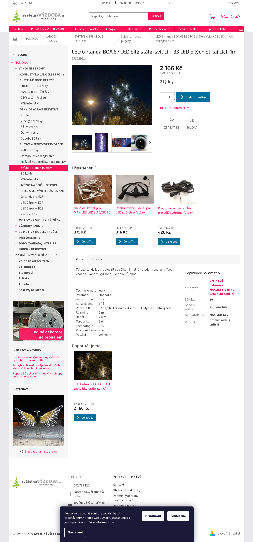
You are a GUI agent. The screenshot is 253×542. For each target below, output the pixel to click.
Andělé (24, 284)
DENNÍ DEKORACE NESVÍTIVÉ (39, 109)
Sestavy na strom (31, 290)
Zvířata (24, 278)
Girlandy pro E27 (32, 197)
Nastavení (75, 532)
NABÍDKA (21, 63)
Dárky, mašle (29, 132)
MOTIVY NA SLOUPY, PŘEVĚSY (39, 220)
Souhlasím (178, 516)
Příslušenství (30, 103)
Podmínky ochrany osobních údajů (125, 498)
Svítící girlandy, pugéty (36, 168)
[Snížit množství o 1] (174, 99)
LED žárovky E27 (32, 203)
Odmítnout (153, 516)
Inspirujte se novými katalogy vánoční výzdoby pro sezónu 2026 (36, 358)
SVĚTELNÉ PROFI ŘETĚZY (37, 80)
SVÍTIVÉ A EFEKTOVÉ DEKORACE (41, 144)
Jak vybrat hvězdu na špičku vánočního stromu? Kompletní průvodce (37, 367)
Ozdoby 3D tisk (31, 138)
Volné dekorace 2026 (34, 261)
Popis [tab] (80, 259)
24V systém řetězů (33, 97)
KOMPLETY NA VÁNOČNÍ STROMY (42, 74)
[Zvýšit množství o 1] (174, 94)
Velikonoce (27, 267)
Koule (25, 115)
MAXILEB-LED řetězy (35, 92)
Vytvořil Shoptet (229, 533)
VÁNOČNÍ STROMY (32, 68)
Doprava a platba (124, 506)
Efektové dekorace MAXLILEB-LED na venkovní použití (222, 287)
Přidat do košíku (196, 97)
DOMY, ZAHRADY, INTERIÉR (37, 243)
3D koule (27, 173)
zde (111, 522)
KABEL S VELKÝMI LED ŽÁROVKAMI (42, 191)
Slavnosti (26, 272)
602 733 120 (81, 485)
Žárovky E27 (29, 214)
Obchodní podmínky (131, 3)
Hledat (156, 16)
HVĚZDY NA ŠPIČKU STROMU (39, 185)
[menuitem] (18, 29)
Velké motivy (29, 150)
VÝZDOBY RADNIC (31, 226)
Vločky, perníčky (31, 121)
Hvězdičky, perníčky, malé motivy (43, 162)
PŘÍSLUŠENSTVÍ (30, 237)
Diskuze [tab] (97, 259)
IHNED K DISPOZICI (32, 249)
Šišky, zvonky (29, 127)
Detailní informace (173, 108)
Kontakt (106, 3)
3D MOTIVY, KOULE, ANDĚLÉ (38, 232)
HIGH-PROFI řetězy (34, 86)
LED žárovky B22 (32, 208)
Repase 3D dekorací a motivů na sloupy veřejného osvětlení (37, 375)
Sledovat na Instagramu (41, 451)
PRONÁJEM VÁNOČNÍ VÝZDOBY (36, 255)
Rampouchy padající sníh (37, 156)
